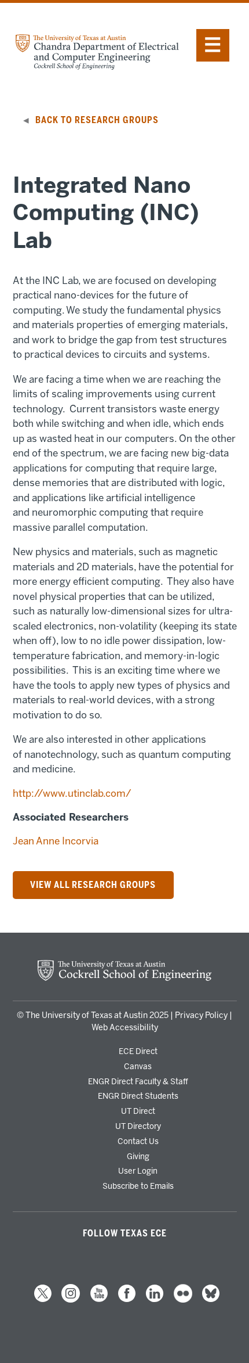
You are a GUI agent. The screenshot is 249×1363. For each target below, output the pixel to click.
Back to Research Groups (97, 120)
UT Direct (138, 1111)
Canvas (138, 1066)
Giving (138, 1156)
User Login (138, 1170)
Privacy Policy (201, 1015)
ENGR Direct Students (138, 1096)
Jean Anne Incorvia (55, 841)
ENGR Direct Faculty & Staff (138, 1081)
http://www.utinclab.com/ (72, 793)
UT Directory (138, 1126)
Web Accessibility (124, 1028)
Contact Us (138, 1141)
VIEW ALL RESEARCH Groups (93, 885)
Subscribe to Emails (138, 1186)
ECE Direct (138, 1051)
